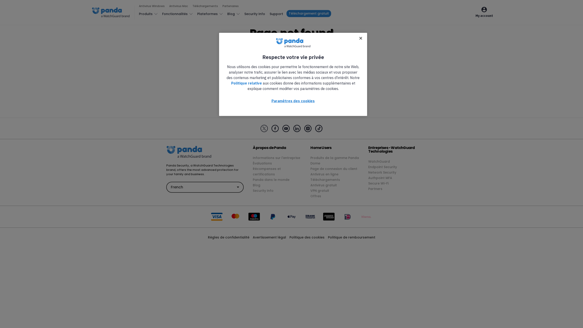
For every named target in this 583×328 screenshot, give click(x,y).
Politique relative (246, 83)
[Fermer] (361, 38)
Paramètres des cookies (293, 101)
